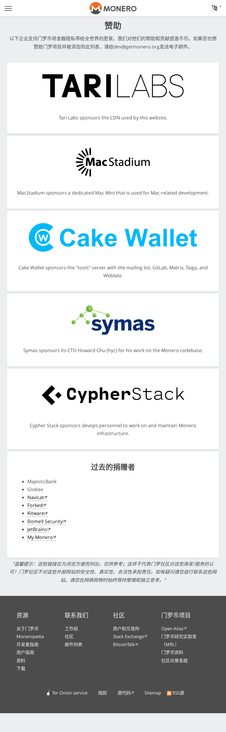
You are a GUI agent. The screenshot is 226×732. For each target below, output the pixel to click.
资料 (20, 660)
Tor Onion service (69, 693)
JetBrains (37, 529)
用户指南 (25, 652)
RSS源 (178, 693)
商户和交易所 (126, 628)
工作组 (71, 628)
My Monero (40, 537)
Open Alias (172, 628)
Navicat (35, 497)
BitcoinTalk (124, 644)
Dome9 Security (45, 521)
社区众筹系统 (174, 660)
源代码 (124, 693)
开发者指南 (27, 644)
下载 (20, 668)
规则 (102, 693)
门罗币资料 (172, 652)
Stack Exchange (128, 636)
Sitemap (152, 693)
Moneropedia (30, 636)
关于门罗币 (27, 628)
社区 (69, 636)
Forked (35, 505)
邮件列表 (73, 644)
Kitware (35, 513)
